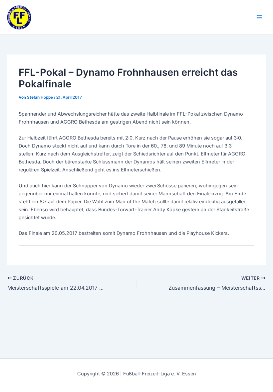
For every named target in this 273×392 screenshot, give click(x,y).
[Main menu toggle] (259, 17)
